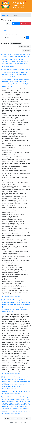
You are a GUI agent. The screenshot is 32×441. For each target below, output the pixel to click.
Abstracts (27, 50)
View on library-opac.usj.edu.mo (11, 296)
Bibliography (5, 15)
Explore (16, 24)
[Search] (27, 37)
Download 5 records (12, 418)
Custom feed (26, 418)
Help (9, 24)
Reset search (26, 24)
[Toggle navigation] (3, 10)
